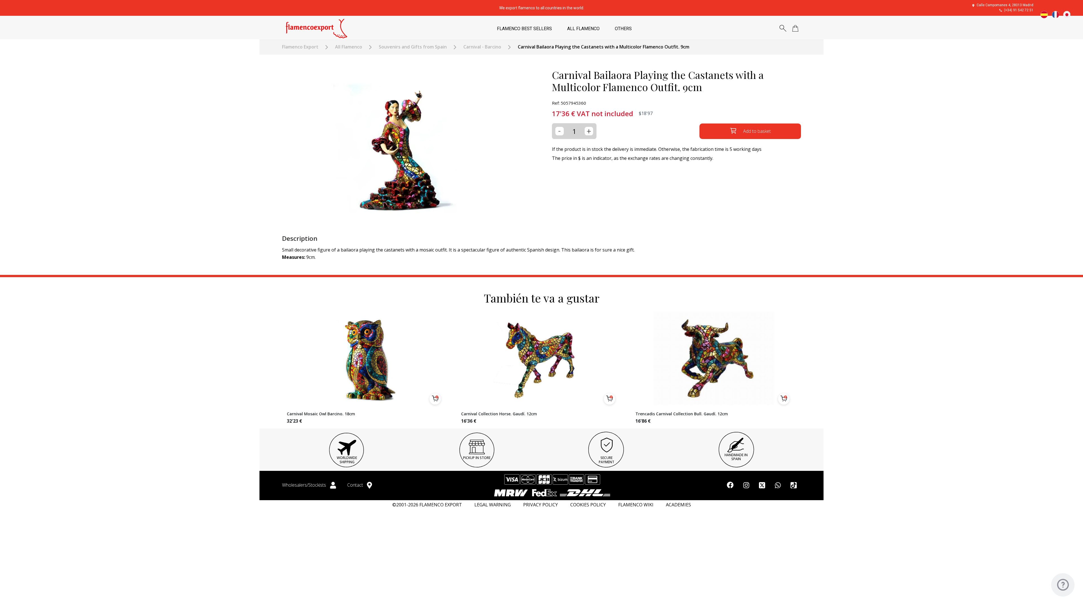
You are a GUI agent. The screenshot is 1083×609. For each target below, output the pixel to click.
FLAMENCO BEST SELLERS (524, 28)
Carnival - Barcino (482, 47)
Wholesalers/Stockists (304, 485)
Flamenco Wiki (635, 505)
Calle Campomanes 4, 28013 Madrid (1005, 5)
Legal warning (492, 505)
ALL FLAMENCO (583, 28)
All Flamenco (348, 47)
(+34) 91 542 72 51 (1018, 10)
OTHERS (623, 28)
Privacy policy (540, 505)
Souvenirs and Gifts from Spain (413, 47)
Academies (678, 505)
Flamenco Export (300, 47)
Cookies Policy (588, 505)
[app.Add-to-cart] (435, 399)
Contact (355, 485)
